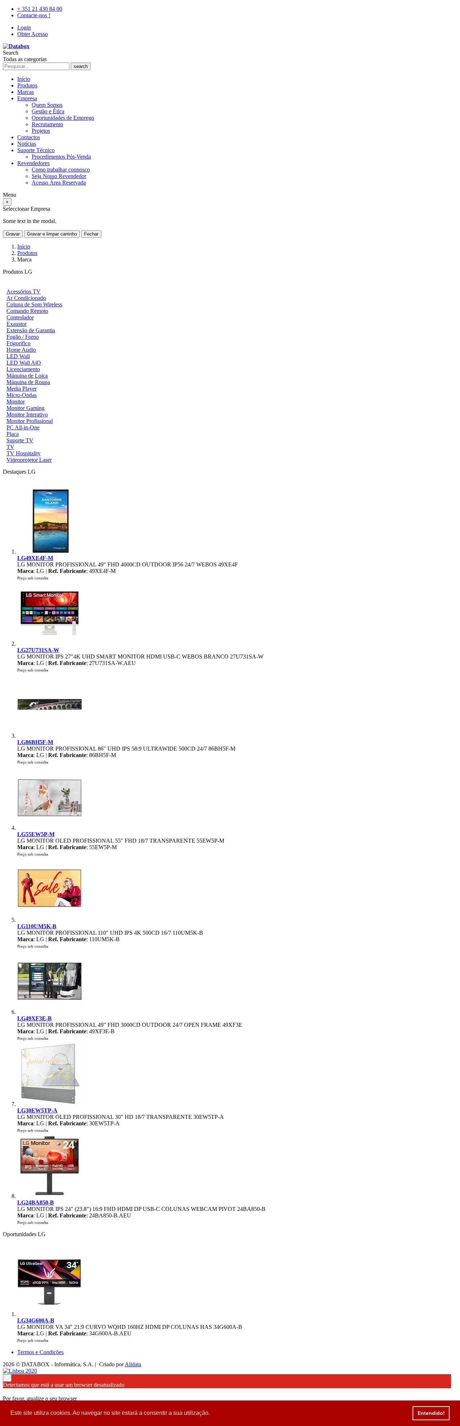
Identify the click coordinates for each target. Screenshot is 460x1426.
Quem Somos (47, 105)
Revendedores (33, 163)
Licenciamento (23, 369)
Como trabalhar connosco (61, 170)
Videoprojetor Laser (29, 460)
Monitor (15, 401)
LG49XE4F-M (35, 558)
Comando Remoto (27, 311)
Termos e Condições (40, 1352)
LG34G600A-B (35, 1320)
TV (10, 447)
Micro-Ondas (21, 395)
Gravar (13, 234)
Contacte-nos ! (33, 15)
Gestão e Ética (48, 111)
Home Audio (21, 350)
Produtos (27, 85)
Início (23, 79)
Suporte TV (19, 440)
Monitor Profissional (29, 421)
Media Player (21, 389)
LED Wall (18, 356)
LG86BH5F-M (35, 742)
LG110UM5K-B (36, 926)
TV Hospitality (23, 453)
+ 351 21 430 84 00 (39, 9)
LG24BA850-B (35, 1202)
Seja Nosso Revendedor (59, 176)
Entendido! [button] (431, 1413)
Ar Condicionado (26, 298)
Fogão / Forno (22, 337)
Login (24, 27)
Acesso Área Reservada (59, 182)
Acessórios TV (23, 291)
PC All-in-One (23, 427)
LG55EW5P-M (36, 834)
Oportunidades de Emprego (63, 118)
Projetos (41, 131)
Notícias (26, 144)
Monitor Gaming (25, 408)
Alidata (133, 1364)
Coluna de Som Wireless (34, 304)
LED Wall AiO (23, 363)
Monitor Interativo (27, 414)
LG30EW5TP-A (37, 1110)
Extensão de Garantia (30, 330)
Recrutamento (47, 124)
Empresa (27, 98)
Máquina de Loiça (27, 376)
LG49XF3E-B (34, 1018)
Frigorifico (18, 343)
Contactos (28, 137)
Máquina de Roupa (28, 382)
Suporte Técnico (36, 150)
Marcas (25, 92)
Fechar (91, 234)
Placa (12, 434)
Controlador (20, 317)
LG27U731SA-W (38, 650)
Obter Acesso (32, 34)
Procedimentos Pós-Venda (61, 157)
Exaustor (16, 324)
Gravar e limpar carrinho (52, 234)
